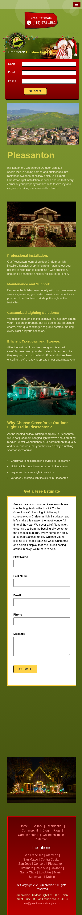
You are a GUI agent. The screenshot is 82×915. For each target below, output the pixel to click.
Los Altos (45, 872)
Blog (46, 830)
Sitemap (41, 839)
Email (11, 72)
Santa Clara (28, 872)
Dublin (50, 876)
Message (19, 633)
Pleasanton (56, 863)
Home (24, 826)
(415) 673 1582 (43, 22)
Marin (58, 872)
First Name (20, 556)
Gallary (37, 826)
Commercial (30, 830)
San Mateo (30, 859)
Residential (54, 826)
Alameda (52, 855)
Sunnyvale (36, 876)
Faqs (56, 830)
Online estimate (53, 834)
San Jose (24, 863)
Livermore (26, 868)
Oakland (56, 868)
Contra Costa (50, 859)
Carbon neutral (28, 834)
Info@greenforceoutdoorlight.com (41, 903)
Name (11, 63)
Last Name (20, 576)
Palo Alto (42, 868)
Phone (12, 80)
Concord (39, 863)
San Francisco (33, 855)
